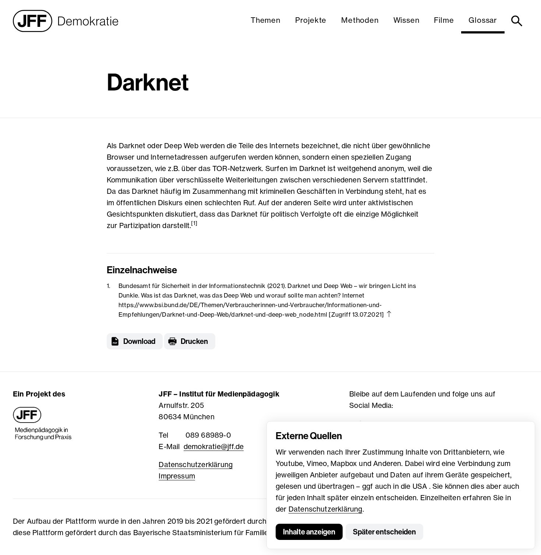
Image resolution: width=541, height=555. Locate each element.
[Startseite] (65, 21)
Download (139, 341)
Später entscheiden (384, 531)
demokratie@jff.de (214, 446)
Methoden (359, 20)
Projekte (310, 20)
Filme (444, 20)
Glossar (482, 20)
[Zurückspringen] (389, 314)
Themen (265, 20)
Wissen (406, 20)
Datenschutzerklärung (326, 509)
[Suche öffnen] (518, 20)
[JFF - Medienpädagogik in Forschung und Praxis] (42, 424)
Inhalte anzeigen (309, 531)
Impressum (177, 476)
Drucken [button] (194, 341)
